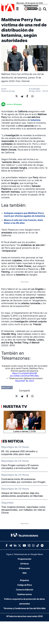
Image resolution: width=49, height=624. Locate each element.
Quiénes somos (24, 594)
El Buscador (24, 568)
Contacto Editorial (24, 589)
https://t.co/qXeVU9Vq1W (24, 373)
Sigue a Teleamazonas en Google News (24, 554)
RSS (25, 573)
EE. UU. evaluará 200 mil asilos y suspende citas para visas (19, 453)
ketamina (36, 120)
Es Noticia (13, 441)
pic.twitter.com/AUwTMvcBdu (24, 375)
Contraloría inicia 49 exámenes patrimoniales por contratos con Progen (23, 480)
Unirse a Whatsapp (14, 104)
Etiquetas (24, 580)
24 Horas (24, 563)
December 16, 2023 (24, 380)
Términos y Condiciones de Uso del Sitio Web (24, 608)
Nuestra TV (14, 406)
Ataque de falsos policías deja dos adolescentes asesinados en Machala (22, 494)
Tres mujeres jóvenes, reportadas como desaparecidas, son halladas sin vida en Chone (23, 510)
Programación (24, 559)
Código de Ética (24, 585)
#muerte (7, 387)
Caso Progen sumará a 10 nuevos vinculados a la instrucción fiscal (20, 466)
